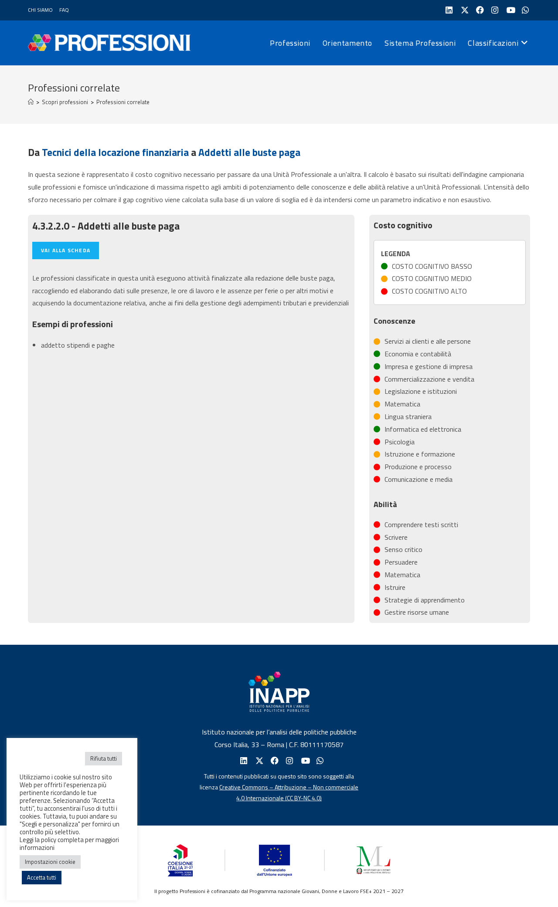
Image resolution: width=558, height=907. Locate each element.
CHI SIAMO (40, 10)
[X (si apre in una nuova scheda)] (463, 10)
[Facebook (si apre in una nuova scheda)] (478, 10)
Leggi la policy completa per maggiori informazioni (69, 844)
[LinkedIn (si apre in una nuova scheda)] (448, 10)
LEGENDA (395, 253)
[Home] (31, 102)
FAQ (64, 10)
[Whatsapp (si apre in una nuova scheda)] (319, 760)
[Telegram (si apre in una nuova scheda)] (524, 10)
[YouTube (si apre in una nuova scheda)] (509, 10)
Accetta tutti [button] (41, 877)
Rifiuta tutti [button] (103, 758)
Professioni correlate (123, 102)
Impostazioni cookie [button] (50, 861)
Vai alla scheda (65, 250)
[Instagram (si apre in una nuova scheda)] (494, 10)
